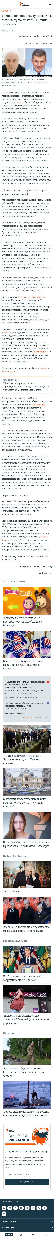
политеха (6, 333)
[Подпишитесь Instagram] (33, 1208)
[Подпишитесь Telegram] (27, 1208)
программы (39, 405)
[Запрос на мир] (27, 874)
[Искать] (45, 1235)
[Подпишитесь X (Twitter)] (15, 1208)
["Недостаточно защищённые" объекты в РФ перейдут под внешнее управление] (27, 999)
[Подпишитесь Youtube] (21, 1208)
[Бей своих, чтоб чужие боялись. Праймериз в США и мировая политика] (27, 644)
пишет (20, 102)
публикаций (40, 352)
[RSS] (38, 1208)
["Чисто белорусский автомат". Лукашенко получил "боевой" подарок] (27, 739)
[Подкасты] (44, 1208)
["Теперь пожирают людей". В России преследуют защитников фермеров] (27, 1095)
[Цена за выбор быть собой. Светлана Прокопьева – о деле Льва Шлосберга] (27, 825)
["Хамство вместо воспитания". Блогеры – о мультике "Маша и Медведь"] (27, 601)
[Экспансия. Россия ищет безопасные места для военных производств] (27, 910)
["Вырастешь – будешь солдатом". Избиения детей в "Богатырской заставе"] (27, 1051)
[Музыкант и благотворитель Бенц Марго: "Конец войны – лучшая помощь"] (27, 782)
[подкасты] (21, 1235)
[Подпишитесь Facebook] (9, 1208)
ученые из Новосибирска (32, 297)
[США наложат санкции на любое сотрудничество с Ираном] (27, 959)
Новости (6, 11)
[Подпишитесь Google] (4, 1208)
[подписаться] (4, 1214)
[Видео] (33, 1235)
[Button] (25, 36)
